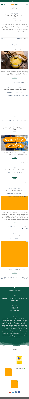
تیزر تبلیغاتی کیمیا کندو (15, 235)
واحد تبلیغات (14, 233)
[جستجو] (24, 4)
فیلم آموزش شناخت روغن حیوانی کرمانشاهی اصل (14, 128)
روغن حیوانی (17, 44)
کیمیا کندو (26, 278)
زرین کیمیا (10, 238)
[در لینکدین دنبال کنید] (13, 392)
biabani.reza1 (10, 20)
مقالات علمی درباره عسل (17, 87)
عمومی (14, 126)
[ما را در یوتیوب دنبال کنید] (10, 392)
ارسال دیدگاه (3, 38)
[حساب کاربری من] (5, 4)
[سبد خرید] (2, 4)
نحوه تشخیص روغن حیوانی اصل (14, 46)
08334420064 (14, 307)
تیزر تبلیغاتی (12, 277)
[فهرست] (27, 4)
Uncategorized (14, 13)
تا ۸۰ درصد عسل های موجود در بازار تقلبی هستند (14, 16)
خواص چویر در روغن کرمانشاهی (14, 190)
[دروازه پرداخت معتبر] (19, 360)
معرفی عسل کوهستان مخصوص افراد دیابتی (14, 89)
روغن (4, 226)
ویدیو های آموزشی (12, 44)
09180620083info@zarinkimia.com (14, 309)
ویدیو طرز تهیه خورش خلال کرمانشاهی (14, 169)
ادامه (14, 34)
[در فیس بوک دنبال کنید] (19, 392)
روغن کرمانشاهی (25, 228)
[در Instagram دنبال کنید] (16, 392)
